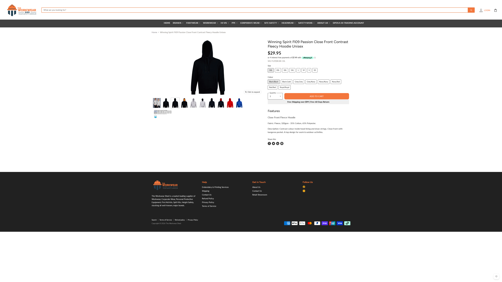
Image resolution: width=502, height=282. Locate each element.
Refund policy (180, 220)
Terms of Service (209, 206)
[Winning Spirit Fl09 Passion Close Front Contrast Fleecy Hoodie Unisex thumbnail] (157, 103)
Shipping (205, 191)
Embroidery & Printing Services (215, 187)
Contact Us (207, 194)
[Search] (471, 10)
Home (154, 32)
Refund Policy (208, 198)
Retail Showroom (259, 194)
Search (154, 220)
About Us (256, 187)
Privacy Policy (208, 202)
